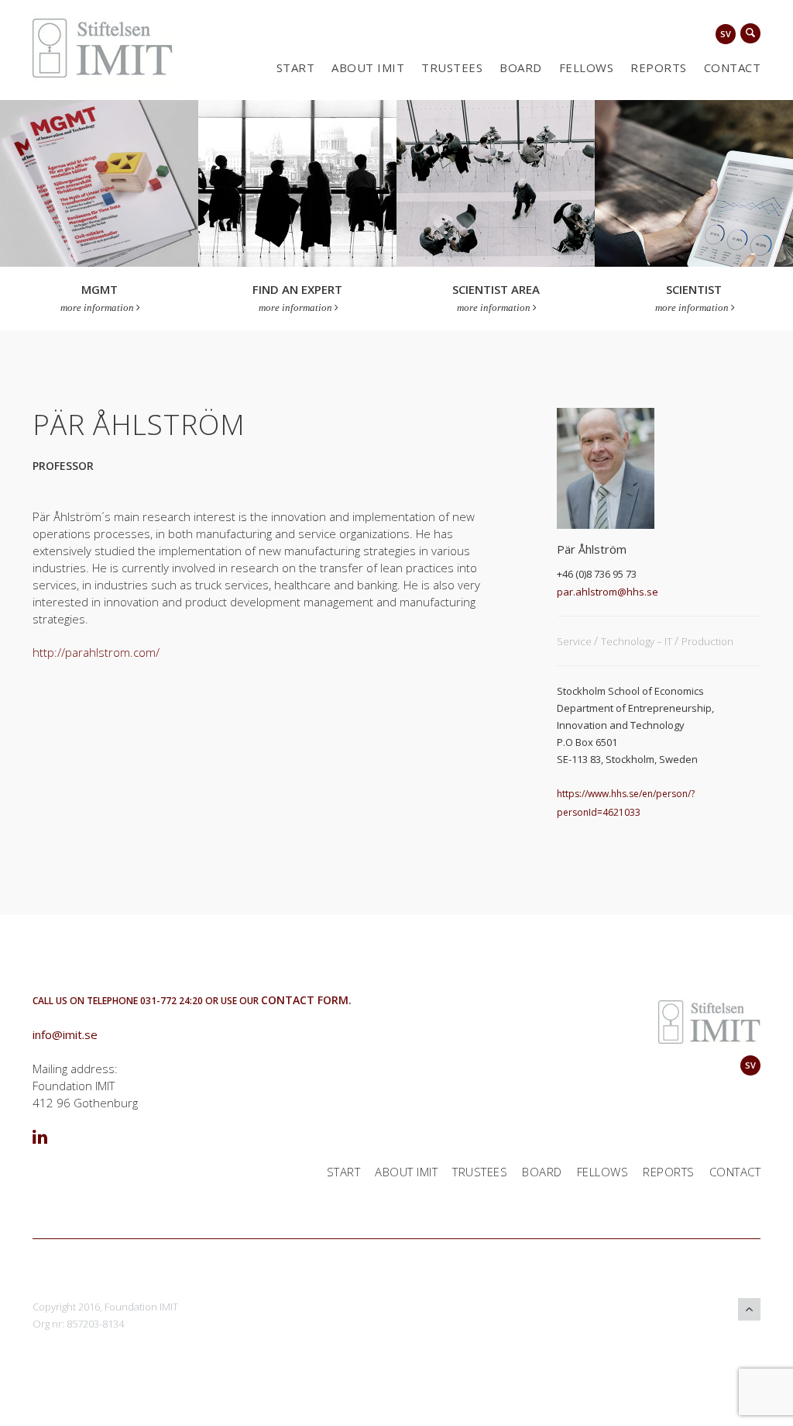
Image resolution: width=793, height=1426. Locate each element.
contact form (304, 1000)
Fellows (586, 67)
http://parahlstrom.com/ (96, 652)
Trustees (451, 67)
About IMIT (367, 67)
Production (707, 641)
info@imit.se (65, 1034)
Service (575, 641)
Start (295, 67)
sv (725, 34)
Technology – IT (638, 641)
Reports (658, 67)
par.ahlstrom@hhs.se (607, 592)
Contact (732, 67)
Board (520, 67)
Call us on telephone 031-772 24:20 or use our (147, 1000)
